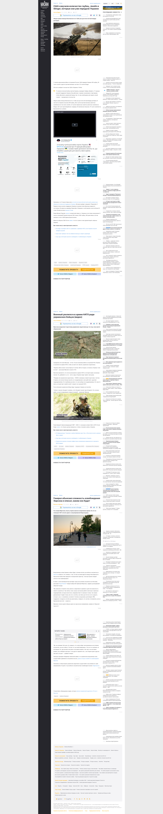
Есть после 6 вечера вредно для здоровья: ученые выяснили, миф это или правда (112, 207)
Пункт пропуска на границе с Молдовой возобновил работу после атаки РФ (112, 358)
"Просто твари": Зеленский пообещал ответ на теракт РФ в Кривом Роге (112, 596)
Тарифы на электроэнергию (83, 757)
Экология (43, 19)
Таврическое (96, 665)
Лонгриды (43, 45)
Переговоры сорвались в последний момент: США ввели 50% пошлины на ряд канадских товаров (112, 140)
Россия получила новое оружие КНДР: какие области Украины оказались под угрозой (112, 429)
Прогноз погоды (59, 761)
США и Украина (73, 262)
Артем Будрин (57, 12)
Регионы (43, 21)
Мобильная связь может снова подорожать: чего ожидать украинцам (111, 676)
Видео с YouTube (44, 39)
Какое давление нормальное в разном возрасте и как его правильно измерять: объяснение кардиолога (111, 24)
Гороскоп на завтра (75, 765)
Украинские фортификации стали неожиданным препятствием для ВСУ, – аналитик (111, 19)
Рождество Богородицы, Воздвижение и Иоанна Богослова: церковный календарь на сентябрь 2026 (112, 447)
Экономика (43, 16)
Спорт (42, 22)
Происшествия (44, 30)
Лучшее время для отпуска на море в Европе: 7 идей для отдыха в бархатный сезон (112, 380)
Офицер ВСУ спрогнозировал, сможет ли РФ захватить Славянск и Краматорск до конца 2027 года (111, 94)
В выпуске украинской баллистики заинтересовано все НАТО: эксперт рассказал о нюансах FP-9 (112, 662)
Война (42, 12)
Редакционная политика (94, 810)
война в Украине (63, 262)
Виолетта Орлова (57, 504)
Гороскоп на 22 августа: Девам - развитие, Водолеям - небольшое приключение (111, 424)
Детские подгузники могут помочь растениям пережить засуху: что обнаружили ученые (112, 577)
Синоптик (101, 761)
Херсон (56, 696)
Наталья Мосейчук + (68, 746)
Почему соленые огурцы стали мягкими (88, 768)
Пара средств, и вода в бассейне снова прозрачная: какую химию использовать (112, 237)
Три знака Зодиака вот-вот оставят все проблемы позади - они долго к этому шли (112, 150)
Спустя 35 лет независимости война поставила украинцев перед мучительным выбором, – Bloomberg (112, 639)
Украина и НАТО (80, 446)
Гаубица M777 (94, 265)
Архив (42, 47)
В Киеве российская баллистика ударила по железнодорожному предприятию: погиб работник (111, 353)
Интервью (43, 42)
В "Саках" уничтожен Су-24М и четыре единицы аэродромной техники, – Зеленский (112, 202)
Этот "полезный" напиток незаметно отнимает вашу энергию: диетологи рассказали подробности (112, 257)
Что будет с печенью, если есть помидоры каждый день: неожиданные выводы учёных (111, 537)
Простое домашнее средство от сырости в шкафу (86, 776)
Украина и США (83, 262)
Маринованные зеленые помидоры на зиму (70, 793)
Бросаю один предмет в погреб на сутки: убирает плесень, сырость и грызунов (112, 103)
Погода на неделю (85, 761)
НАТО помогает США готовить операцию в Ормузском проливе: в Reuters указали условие (112, 496)
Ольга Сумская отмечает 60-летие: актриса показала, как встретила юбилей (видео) (112, 330)
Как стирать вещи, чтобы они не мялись (70, 768)
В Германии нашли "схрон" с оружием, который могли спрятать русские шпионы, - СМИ (112, 686)
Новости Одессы (114, 750)
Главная (42, 10)
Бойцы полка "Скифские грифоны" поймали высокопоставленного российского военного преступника (112, 695)
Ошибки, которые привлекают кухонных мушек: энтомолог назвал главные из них (111, 366)
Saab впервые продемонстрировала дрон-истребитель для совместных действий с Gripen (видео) (112, 371)
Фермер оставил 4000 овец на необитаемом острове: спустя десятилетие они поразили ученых (112, 115)
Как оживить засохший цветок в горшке (108, 772)
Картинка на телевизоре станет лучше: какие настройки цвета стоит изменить (111, 553)
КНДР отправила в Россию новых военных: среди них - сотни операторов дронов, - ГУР (112, 704)
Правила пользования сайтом (60, 810)
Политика (43, 15)
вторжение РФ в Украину (92, 446)
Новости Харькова (77, 750)
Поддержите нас (113, 8)
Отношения (65, 785)
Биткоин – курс (72, 757)
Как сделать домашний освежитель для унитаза (89, 770)
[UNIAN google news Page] (82, 799)
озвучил (68, 213)
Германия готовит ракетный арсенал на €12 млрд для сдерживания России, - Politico (111, 326)
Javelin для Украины (75, 265)
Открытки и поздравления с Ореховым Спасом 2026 (66, 782)
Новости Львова (86, 750)
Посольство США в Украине (61, 265)
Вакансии (43, 49)
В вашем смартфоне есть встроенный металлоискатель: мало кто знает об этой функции (112, 220)
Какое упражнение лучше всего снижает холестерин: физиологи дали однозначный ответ (111, 452)
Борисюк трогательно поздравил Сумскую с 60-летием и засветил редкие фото (112, 29)
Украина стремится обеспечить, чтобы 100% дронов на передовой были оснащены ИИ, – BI (111, 532)
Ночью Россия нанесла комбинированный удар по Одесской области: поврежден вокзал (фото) (111, 348)
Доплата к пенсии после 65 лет (104, 757)
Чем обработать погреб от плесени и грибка (64, 776)
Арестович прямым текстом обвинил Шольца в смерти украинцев (73, 233)
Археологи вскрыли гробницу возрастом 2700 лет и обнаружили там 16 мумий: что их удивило (112, 545)
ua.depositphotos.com (91, 546)
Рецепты (60, 785)
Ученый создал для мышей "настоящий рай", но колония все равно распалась (111, 145)
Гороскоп (57, 765)
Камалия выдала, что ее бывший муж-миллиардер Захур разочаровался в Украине (112, 186)
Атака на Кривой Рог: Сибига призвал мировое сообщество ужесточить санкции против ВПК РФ (112, 485)
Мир (42, 18)
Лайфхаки (57, 768)
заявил (58, 427)
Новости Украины (59, 750)
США (55, 262)
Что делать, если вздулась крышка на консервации (66, 770)
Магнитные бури (67, 761)
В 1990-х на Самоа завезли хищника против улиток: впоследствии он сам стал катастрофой (112, 630)
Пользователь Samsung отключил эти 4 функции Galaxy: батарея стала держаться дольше (112, 460)
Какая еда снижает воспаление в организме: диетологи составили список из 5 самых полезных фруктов (112, 335)
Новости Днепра (68, 750)
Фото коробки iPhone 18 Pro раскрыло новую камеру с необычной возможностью (111, 252)
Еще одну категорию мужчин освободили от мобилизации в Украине (73, 236)
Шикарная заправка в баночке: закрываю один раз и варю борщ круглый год (112, 247)
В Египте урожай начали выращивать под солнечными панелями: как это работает (112, 681)
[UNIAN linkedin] (79, 799)
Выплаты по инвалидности (104, 750)
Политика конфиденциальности (76, 810)
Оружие (42, 29)
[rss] (90, 799)
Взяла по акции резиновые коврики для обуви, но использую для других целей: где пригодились (112, 434)
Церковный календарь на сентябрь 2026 (77, 780)
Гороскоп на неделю (85, 765)
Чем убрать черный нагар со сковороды (107, 768)
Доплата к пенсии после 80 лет (99, 755)
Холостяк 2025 (76, 785)
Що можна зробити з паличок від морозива (89, 772)
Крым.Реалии (62, 583)
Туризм (42, 33)
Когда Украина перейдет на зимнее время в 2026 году (67, 752)
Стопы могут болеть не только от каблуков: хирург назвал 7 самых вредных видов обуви (112, 388)
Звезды (70, 785)
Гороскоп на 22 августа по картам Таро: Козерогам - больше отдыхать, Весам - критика (112, 400)
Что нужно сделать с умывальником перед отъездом (67, 772)
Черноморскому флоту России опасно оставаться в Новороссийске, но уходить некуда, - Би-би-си (111, 79)
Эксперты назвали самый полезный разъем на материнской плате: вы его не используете (112, 671)
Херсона (55, 574)
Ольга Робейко (57, 320)
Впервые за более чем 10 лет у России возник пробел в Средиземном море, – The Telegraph (111, 587)
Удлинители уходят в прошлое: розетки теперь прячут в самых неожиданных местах (111, 232)
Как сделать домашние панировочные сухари (89, 774)
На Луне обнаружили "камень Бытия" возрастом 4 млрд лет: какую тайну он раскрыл (112, 135)
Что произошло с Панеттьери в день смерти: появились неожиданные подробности (112, 120)
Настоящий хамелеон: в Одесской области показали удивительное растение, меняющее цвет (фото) (112, 317)
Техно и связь (44, 25)
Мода (96, 785)
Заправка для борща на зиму (104, 793)
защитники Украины (59, 449)
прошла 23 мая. (69, 210)
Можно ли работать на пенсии (61, 757)
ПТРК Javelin (86, 265)
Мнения (42, 43)
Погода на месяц (94, 761)
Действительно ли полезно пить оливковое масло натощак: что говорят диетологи (111, 573)
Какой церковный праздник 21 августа (87, 782)
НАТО (55, 446)
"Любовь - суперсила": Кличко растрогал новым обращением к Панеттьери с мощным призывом (111, 242)
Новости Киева (94, 750)
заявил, (71, 220)
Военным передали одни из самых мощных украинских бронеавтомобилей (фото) (112, 666)
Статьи (42, 40)
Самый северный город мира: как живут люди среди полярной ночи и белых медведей (112, 657)
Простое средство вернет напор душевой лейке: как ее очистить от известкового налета (111, 340)
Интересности (44, 35)
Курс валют (81, 755)
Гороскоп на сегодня (65, 765)
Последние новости (111, 12)
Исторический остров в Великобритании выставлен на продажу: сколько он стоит (112, 691)
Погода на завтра (76, 761)
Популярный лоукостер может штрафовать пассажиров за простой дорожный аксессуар (111, 582)
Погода (42, 36)
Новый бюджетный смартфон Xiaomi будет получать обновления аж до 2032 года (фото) (112, 738)
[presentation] (96, 631)
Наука (42, 24)
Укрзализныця (88, 755)
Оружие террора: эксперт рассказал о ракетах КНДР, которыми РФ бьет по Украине (112, 558)
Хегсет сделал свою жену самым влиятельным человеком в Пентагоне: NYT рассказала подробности (112, 505)
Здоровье (43, 32)
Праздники (101, 785)
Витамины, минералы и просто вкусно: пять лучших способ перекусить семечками (111, 477)
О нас (86, 810)
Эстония (61, 446)
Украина (42, 13)
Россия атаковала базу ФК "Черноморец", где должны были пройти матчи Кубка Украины (112, 162)
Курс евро (75, 755)
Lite (56, 786)
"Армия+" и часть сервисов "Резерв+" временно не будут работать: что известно (112, 190)
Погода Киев (106, 761)
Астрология (91, 785)
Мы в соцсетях (105, 810)
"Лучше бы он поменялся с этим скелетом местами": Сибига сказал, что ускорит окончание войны (112, 216)
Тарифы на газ (93, 757)
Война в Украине (59, 746)
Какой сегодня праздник (61, 780)
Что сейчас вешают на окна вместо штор (110, 770)
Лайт (42, 27)
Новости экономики (60, 756)
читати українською (95, 3)
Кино (82, 785)
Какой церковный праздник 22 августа (95, 780)
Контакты (43, 50)
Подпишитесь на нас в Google (72, 15)
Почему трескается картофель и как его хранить (87, 789)
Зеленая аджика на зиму (60, 795)
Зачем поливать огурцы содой (68, 789)
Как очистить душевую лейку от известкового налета (66, 774)
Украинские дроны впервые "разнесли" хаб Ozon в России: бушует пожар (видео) (111, 442)
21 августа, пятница (109, 541)
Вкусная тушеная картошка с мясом (89, 793)
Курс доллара (69, 755)
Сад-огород (58, 789)
